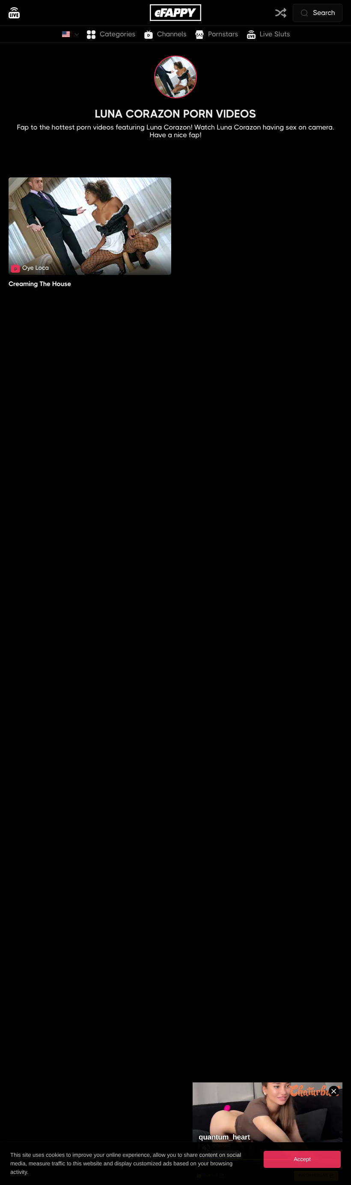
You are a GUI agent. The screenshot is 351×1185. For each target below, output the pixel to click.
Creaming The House (40, 284)
